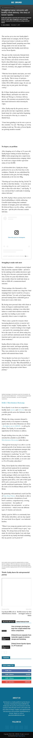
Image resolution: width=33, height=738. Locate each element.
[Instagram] (12, 727)
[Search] (30, 2)
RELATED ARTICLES (8, 621)
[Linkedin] (21, 31)
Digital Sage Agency (20, 736)
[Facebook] (9, 31)
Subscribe (27, 682)
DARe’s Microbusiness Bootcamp (13, 403)
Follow (28, 674)
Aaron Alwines (6, 25)
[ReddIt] (25, 31)
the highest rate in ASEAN (11, 426)
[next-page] (6, 652)
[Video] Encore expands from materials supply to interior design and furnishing (21, 637)
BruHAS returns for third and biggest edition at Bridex (24, 613)
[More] (29, 31)
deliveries (21, 410)
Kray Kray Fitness (9, 496)
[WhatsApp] (17, 31)
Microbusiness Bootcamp (10, 440)
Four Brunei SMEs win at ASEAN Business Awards (9, 612)
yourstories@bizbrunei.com (16, 715)
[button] (3, 2)
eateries (12, 410)
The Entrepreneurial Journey (8, 7)
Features (4, 630)
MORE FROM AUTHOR (22, 621)
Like (29, 670)
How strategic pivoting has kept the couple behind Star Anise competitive (20, 628)
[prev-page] (3, 652)
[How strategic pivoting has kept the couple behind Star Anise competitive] (6, 628)
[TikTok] (21, 727)
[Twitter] (13, 31)
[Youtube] (26, 727)
